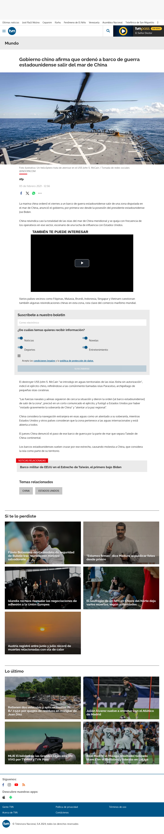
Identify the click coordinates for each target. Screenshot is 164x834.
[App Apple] (4, 797)
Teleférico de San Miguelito (140, 22)
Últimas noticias (10, 22)
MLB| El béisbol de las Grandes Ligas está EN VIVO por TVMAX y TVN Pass (40, 757)
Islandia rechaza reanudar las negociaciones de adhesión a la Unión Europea (42, 602)
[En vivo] (137, 28)
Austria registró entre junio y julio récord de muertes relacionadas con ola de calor (39, 647)
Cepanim (47, 22)
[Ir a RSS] (24, 785)
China (26, 490)
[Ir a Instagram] (10, 785)
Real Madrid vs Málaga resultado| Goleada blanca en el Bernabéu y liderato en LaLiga (117, 757)
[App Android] (11, 797)
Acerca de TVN (9, 812)
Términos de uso (117, 807)
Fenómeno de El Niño (75, 22)
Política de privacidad (67, 807)
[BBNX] (6, 824)
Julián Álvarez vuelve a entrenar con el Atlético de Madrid (120, 712)
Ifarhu (58, 22)
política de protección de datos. (77, 360)
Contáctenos (62, 812)
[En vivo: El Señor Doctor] (123, 31)
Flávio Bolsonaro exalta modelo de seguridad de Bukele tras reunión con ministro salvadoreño (41, 555)
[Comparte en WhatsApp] (33, 193)
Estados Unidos (48, 490)
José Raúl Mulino (31, 22)
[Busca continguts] (108, 31)
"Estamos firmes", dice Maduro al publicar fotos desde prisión (120, 557)
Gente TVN (7, 807)
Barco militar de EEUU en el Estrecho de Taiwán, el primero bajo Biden (70, 467)
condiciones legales (44, 360)
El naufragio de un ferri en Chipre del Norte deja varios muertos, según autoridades (121, 602)
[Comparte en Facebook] (21, 193)
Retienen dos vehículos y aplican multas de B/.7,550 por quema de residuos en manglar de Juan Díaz (42, 710)
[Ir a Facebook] (3, 785)
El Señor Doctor (143, 33)
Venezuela (94, 22)
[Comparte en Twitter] (27, 193)
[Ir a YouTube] (17, 785)
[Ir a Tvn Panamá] (55, 31)
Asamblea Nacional (112, 22)
